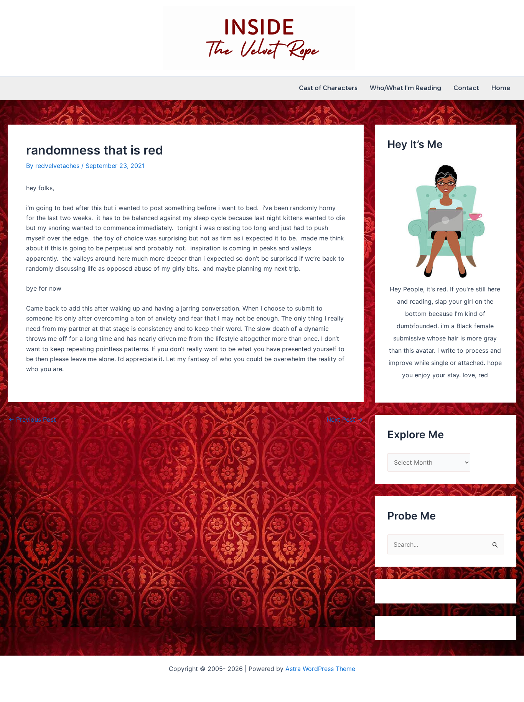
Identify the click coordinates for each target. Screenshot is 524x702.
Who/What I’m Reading (405, 88)
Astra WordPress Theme (320, 668)
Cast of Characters (328, 88)
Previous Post (32, 419)
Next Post (344, 419)
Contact (466, 88)
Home (500, 88)
